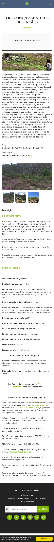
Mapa (31, 155)
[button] (3, 4)
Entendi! (44, 539)
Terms (20, 501)
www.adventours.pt (43, 405)
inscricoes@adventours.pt (28, 407)
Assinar (43, 509)
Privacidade (30, 501)
